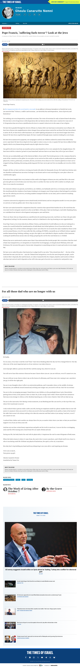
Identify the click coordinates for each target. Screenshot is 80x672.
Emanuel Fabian (28, 610)
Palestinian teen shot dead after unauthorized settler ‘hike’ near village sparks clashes (39, 608)
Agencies (26, 596)
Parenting (30, 480)
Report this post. (6, 51)
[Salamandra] (54, 665)
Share (5, 44)
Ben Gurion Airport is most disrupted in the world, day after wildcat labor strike (37, 622)
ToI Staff (41, 573)
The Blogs (18, 8)
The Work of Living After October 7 (23, 490)
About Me (25, 23)
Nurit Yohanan (20, 610)
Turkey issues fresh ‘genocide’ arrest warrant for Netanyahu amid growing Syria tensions (40, 636)
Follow (18, 14)
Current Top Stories (40, 515)
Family (17, 480)
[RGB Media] (41, 665)
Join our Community (57, 2)
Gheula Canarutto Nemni (34, 11)
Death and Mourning (9, 480)
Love (23, 480)
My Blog (17, 23)
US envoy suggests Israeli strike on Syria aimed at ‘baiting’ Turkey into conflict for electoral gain (40, 571)
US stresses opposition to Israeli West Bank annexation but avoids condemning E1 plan (39, 595)
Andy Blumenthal (12, 493)
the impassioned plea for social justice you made (20, 109)
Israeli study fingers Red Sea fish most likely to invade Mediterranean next (36, 581)
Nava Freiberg (26, 638)
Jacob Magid (20, 596)
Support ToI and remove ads (72, 2)
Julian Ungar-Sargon (51, 491)
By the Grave (54, 488)
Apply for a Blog (73, 23)
